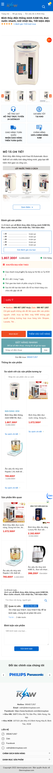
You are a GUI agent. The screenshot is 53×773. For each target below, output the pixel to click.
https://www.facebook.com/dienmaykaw (32, 711)
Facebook (10, 743)
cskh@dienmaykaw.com (16, 748)
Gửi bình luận (26, 648)
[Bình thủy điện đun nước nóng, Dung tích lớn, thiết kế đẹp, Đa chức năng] (38, 395)
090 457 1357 (20, 307)
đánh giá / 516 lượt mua (25, 24)
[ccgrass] (18, 678)
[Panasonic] (35, 678)
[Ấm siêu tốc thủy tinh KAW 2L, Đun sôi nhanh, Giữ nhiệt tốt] (39, 553)
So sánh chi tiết (11, 434)
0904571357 (32, 357)
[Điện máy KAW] (12, 5)
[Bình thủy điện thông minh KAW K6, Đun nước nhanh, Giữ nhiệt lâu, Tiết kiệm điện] (7, 96)
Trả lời (11, 617)
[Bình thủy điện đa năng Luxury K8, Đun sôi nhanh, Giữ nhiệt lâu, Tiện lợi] (39, 513)
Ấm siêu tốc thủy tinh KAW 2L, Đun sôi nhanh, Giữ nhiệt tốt (38, 568)
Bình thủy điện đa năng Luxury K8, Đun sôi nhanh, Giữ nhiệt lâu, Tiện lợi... (38, 528)
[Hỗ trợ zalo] (50, 496)
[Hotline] (48, 502)
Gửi (45, 350)
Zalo (8, 738)
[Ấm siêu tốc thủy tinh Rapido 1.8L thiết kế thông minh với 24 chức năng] (14, 448)
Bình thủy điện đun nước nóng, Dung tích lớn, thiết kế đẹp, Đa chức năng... (14, 526)
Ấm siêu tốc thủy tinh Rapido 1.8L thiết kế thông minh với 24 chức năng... (13, 571)
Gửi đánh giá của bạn (26, 250)
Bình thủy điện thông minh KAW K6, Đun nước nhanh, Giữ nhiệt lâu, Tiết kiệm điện (14, 416)
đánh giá (32, 234)
